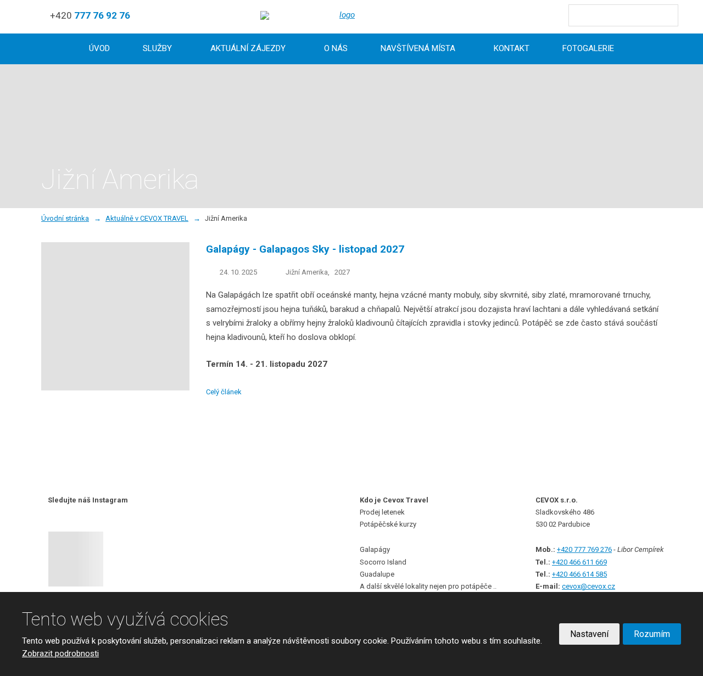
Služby (157, 48)
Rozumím (652, 634)
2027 (342, 272)
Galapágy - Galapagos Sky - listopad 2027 (305, 249)
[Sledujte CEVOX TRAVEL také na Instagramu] (88, 559)
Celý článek (224, 392)
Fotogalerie (588, 48)
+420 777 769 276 (584, 549)
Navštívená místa (418, 48)
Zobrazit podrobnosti (60, 653)
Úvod (99, 48)
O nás (336, 48)
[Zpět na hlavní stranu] (342, 15)
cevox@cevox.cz (588, 586)
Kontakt (511, 48)
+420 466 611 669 (579, 562)
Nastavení (589, 634)
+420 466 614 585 (579, 574)
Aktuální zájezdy (248, 48)
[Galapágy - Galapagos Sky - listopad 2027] (115, 388)
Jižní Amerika (307, 272)
